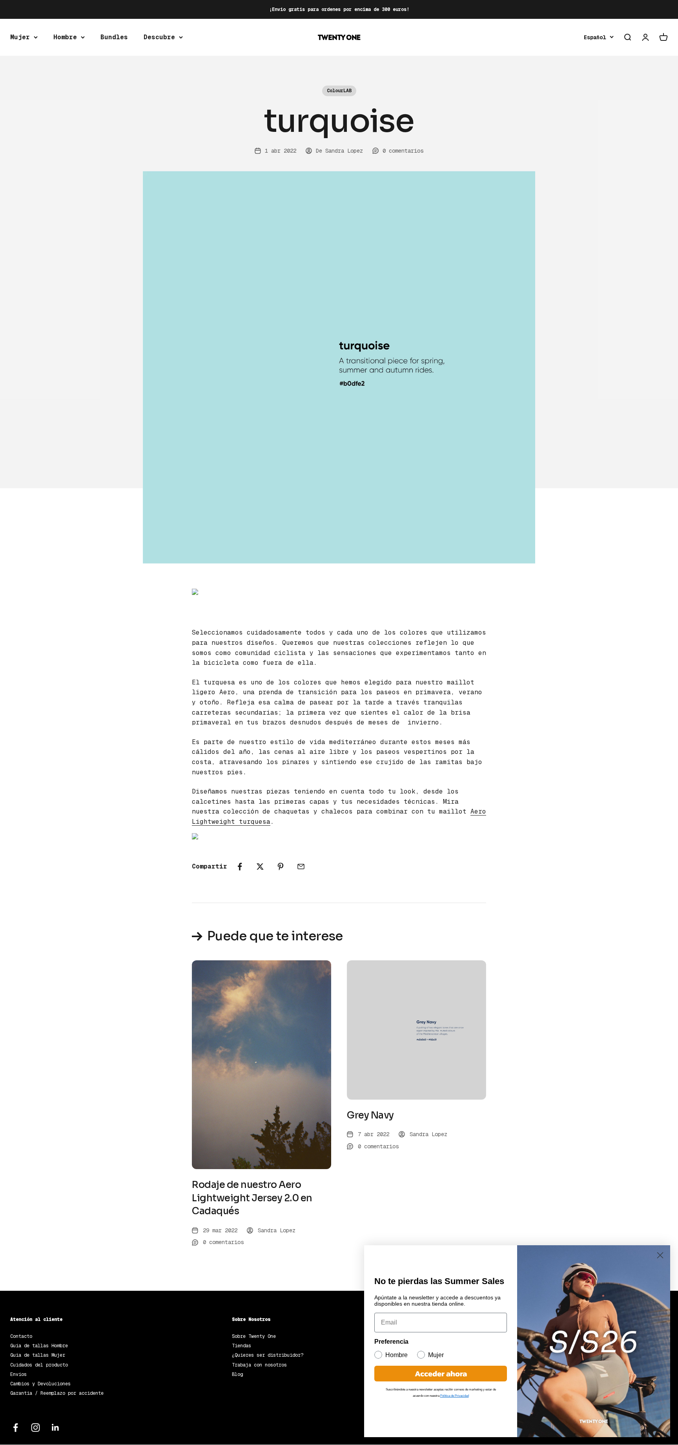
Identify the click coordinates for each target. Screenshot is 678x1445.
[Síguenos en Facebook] (15, 1427)
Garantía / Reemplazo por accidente (57, 1393)
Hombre (65, 37)
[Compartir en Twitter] (260, 866)
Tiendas (241, 1346)
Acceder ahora (441, 1373)
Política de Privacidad (454, 1396)
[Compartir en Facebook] (240, 866)
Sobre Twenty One (254, 1336)
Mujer (20, 37)
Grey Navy (370, 1115)
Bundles (114, 37)
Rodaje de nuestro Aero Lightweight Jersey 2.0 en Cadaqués (252, 1198)
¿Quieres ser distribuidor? (267, 1355)
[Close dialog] (660, 1255)
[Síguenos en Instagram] (35, 1427)
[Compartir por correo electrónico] (301, 866)
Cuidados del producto (39, 1365)
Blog (237, 1374)
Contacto (21, 1336)
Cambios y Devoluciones (40, 1384)
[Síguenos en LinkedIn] (55, 1427)
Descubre (159, 37)
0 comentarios (403, 150)
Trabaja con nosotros (259, 1365)
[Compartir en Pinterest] (280, 866)
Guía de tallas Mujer (37, 1355)
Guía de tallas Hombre (39, 1346)
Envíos (18, 1374)
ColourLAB (339, 91)
